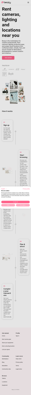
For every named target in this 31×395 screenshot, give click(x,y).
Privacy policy (26, 189)
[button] (4, 189)
